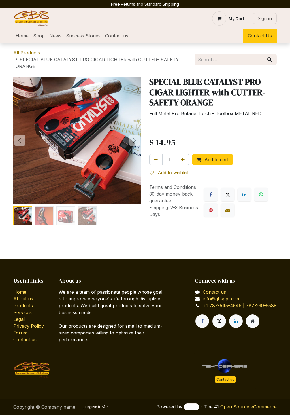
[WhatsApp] (261, 194)
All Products (26, 53)
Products (23, 305)
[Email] (227, 210)
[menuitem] (22, 35)
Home (19, 292)
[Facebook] (211, 194)
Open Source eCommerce (248, 407)
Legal (19, 319)
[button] (19, 140)
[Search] (270, 59)
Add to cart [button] (216, 159)
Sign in (264, 18)
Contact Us (260, 36)
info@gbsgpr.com (221, 299)
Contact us (25, 339)
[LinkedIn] (244, 194)
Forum (20, 333)
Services (22, 312)
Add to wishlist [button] (172, 172)
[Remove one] (156, 159)
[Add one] (182, 159)
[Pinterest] (211, 210)
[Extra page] (252, 321)
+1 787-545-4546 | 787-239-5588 (240, 305)
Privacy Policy (28, 326)
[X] (227, 194)
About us (23, 299)
